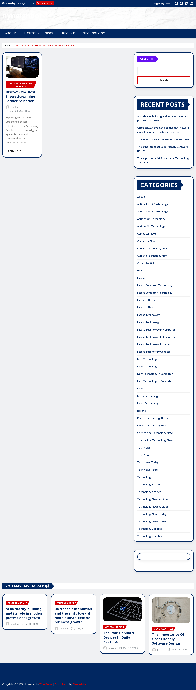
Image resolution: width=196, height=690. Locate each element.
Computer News (146, 233)
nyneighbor (22, 15)
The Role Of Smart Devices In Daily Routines (163, 139)
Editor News (62, 684)
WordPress (45, 684)
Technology (94, 33)
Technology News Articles (152, 499)
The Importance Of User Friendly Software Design (168, 638)
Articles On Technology (151, 219)
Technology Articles (149, 484)
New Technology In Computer (155, 374)
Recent (68, 33)
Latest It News (146, 300)
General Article (146, 263)
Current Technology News (153, 248)
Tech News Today (147, 462)
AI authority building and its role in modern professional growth (24, 613)
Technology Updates (149, 528)
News (49, 33)
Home (8, 45)
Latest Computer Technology (154, 285)
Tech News (143, 447)
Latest (30, 33)
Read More (14, 151)
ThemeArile (79, 684)
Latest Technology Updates (153, 344)
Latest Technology (148, 315)
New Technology (147, 359)
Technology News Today (152, 514)
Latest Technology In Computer (156, 329)
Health (141, 270)
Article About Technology (152, 204)
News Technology (147, 396)
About (11, 33)
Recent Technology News (152, 418)
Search (146, 58)
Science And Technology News (155, 433)
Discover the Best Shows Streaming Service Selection (44, 45)
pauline (15, 107)
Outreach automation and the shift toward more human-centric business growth (73, 615)
